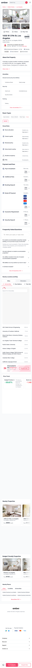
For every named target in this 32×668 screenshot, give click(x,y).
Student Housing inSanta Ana (24, 595)
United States (10, 7)
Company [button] (4, 638)
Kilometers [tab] (23, 281)
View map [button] (24, 46)
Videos (16, 31)
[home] (4, 2)
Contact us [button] (5, 648)
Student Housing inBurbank (24, 592)
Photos (7, 31)
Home (4, 7)
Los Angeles (19, 7)
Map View (25, 31)
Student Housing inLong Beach (9, 595)
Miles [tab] (8, 281)
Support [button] (4, 645)
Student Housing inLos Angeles (9, 592)
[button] (18, 2)
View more (25, 172)
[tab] (7, 284)
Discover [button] (4, 641)
